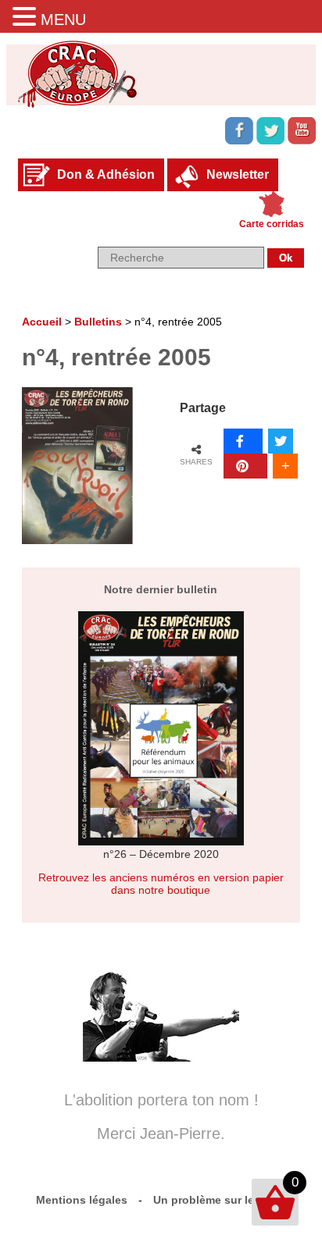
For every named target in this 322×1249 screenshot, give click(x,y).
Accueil (42, 321)
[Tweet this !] (280, 441)
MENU (63, 19)
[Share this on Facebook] (243, 441)
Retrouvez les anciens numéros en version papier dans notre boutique (161, 883)
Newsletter (237, 174)
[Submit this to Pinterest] (245, 466)
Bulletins (98, 321)
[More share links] (285, 466)
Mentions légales (81, 1200)
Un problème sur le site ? (220, 1200)
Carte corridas (271, 224)
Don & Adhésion (106, 174)
